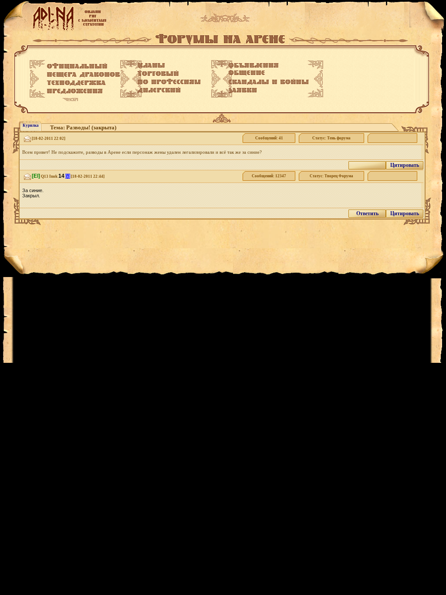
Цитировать (404, 165)
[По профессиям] (169, 81)
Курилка (31, 125)
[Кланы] (151, 65)
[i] (67, 176)
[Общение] (247, 73)
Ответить (367, 213)
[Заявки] (243, 90)
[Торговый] (158, 73)
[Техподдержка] (76, 83)
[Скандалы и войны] (269, 82)
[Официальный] (77, 66)
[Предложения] (75, 91)
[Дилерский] (159, 90)
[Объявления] (254, 65)
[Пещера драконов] (83, 75)
